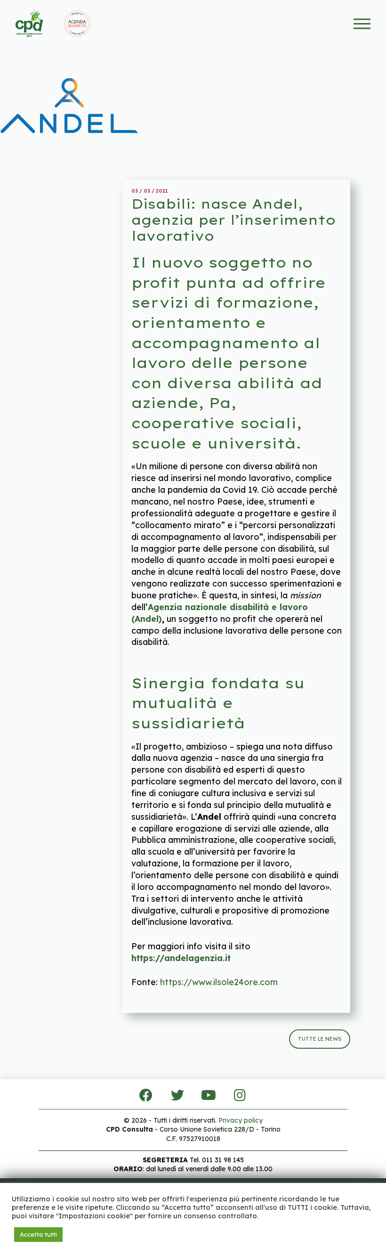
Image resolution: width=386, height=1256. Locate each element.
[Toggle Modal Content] (362, 24)
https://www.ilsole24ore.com (219, 982)
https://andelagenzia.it (181, 958)
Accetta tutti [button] (38, 1234)
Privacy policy (240, 1120)
